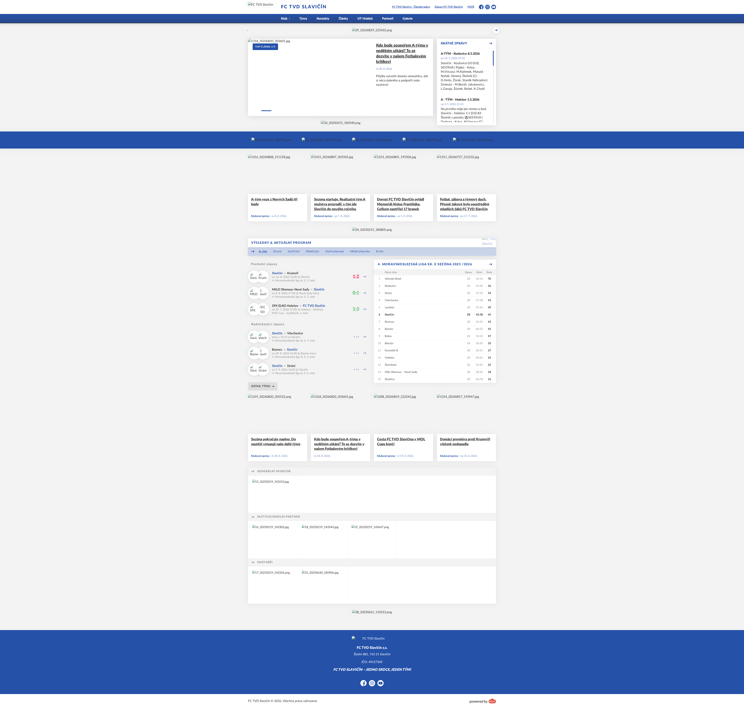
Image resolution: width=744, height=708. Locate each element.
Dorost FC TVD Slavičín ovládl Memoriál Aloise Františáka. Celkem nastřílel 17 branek (400, 204)
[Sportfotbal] (322, 585)
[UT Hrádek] (271, 140)
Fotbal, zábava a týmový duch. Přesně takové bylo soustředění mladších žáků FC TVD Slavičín (464, 204)
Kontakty (323, 18)
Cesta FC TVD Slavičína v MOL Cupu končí (401, 442)
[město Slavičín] (372, 229)
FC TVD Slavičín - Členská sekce (411, 7)
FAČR (471, 7)
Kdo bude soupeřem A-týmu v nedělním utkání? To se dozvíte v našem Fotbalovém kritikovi (402, 53)
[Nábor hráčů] (422, 140)
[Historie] (372, 140)
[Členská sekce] (473, 140)
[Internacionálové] (321, 140)
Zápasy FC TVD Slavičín (449, 7)
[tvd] (340, 123)
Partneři (387, 18)
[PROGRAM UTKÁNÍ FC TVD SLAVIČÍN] (372, 612)
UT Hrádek (365, 18)
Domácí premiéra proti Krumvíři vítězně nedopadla (465, 442)
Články (343, 18)
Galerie (408, 18)
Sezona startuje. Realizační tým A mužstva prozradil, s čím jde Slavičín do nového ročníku (339, 204)
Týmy (303, 18)
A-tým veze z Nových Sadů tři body (274, 202)
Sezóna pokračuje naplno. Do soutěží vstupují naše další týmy (276, 442)
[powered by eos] (483, 701)
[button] (248, 30)
